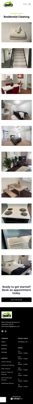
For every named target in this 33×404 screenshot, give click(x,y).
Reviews (4, 349)
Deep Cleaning (5, 368)
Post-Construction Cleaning (6, 379)
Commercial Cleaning (7, 365)
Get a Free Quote (16, 300)
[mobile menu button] (29, 4)
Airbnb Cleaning (6, 361)
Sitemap (4, 352)
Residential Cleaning (7, 383)
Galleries (4, 345)
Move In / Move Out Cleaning (7, 373)
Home (3, 342)
